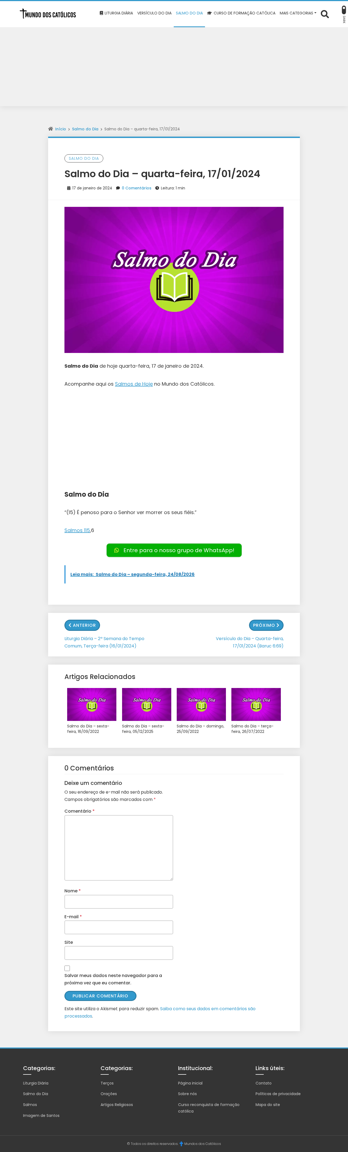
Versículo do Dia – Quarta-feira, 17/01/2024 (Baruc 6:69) (250, 642)
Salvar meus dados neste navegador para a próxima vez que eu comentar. (113, 979)
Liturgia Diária (35, 1083)
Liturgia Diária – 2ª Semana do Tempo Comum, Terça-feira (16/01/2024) (104, 642)
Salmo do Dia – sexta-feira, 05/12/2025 (143, 729)
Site (68, 942)
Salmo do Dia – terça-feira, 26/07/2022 (252, 729)
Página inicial (190, 1083)
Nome (72, 891)
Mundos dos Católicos (202, 1143)
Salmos (30, 1104)
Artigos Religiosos (117, 1104)
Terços (107, 1083)
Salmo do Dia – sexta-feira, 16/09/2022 (88, 729)
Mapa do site (268, 1104)
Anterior (84, 625)
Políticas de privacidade (278, 1093)
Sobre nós (187, 1093)
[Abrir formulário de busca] (325, 14)
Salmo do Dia (85, 129)
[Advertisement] (174, 68)
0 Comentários (136, 188)
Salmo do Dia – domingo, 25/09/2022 (200, 729)
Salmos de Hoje (134, 383)
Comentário (79, 811)
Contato (264, 1083)
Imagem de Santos (41, 1115)
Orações (109, 1093)
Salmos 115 (77, 530)
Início (60, 129)
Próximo (264, 625)
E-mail (73, 917)
